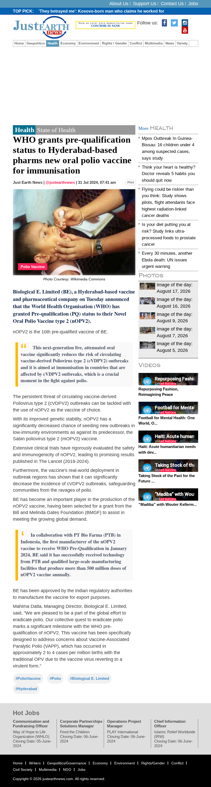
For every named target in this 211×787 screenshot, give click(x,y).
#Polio (55, 678)
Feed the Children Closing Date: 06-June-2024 (79, 736)
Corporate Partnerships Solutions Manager (81, 723)
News (169, 43)
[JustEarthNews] (41, 27)
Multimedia (154, 43)
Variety (182, 43)
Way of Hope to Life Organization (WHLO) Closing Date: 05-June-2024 (32, 738)
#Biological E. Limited (89, 678)
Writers (35, 763)
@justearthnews (60, 182)
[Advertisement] (105, 85)
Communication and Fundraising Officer (31, 723)
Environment (88, 43)
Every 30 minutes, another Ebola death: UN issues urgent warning (167, 260)
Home (19, 43)
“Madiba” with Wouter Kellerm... (167, 504)
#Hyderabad (26, 689)
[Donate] (105, 24)
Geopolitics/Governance (66, 763)
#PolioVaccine (28, 678)
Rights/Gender (153, 763)
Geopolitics (36, 43)
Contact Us (172, 3)
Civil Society (22, 769)
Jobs (193, 3)
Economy (68, 43)
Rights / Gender (114, 43)
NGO (67, 769)
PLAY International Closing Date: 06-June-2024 (126, 736)
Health (53, 43)
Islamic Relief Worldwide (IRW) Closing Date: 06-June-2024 (174, 738)
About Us (118, 3)
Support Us (144, 3)
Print (130, 182)
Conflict (136, 43)
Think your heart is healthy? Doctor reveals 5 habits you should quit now (168, 173)
